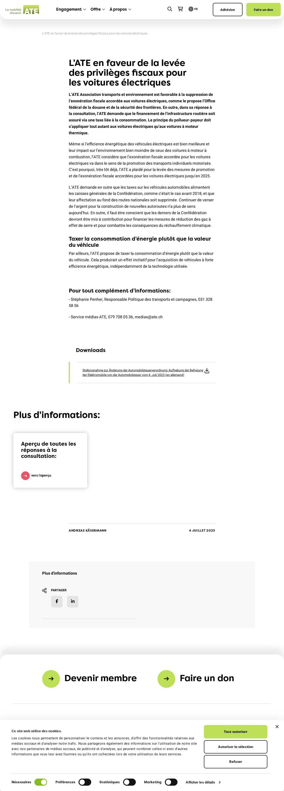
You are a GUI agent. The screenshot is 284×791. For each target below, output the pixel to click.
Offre (96, 9)
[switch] (85, 782)
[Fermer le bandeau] (277, 726)
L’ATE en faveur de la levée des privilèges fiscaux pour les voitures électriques (95, 33)
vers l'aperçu (41, 475)
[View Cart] (180, 9)
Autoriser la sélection (235, 746)
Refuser (235, 761)
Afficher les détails (200, 782)
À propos (118, 9)
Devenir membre (100, 678)
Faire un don (263, 10)
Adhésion (227, 10)
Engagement (69, 9)
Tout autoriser (235, 731)
